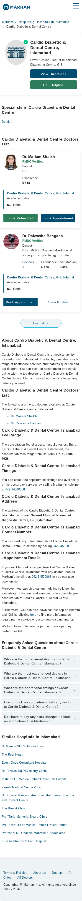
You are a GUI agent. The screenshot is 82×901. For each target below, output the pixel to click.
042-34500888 (15, 489)
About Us (39, 872)
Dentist (7, 121)
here (33, 614)
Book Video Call (21, 218)
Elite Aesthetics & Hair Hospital (24, 841)
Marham (7, 22)
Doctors (57, 872)
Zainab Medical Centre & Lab (22, 787)
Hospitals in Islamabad (53, 22)
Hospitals (25, 22)
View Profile (58, 302)
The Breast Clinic (14, 808)
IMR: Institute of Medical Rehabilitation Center (34, 825)
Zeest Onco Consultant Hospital (24, 762)
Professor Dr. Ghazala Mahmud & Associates (33, 833)
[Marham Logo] (16, 8)
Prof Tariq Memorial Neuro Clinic (24, 816)
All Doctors (25, 877)
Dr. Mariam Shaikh (24, 416)
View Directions (53, 74)
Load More (41, 323)
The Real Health (13, 754)
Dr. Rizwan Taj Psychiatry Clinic (24, 771)
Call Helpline (53, 85)
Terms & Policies (15, 872)
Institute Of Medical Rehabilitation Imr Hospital (35, 779)
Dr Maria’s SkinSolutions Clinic (23, 746)
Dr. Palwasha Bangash (27, 423)
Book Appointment (58, 218)
